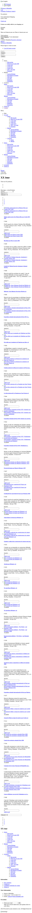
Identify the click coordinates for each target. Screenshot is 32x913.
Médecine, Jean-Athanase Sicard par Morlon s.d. (15, 291)
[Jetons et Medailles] (6, 8)
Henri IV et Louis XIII (13, 63)
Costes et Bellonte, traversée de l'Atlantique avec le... (16, 794)
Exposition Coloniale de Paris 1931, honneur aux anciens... (17, 418)
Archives (9, 138)
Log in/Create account (9, 48)
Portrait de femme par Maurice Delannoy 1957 (15, 468)
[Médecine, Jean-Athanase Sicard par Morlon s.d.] (17, 286)
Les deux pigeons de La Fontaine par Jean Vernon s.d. (16, 393)
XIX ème (9, 77)
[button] (5, 60)
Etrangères (10, 81)
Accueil (6, 115)
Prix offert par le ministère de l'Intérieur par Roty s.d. (16, 342)
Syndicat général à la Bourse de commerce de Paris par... (17, 367)
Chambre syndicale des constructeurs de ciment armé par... (17, 541)
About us (6, 166)
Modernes (9, 80)
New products (7, 882)
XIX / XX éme (11, 69)
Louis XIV (10, 65)
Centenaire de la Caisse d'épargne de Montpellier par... (16, 765)
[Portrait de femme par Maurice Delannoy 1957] (16, 462)
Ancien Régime (11, 74)
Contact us (6, 884)
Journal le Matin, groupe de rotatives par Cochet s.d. (16, 717)
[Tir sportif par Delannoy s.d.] (12, 582)
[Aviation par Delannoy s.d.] (13, 558)
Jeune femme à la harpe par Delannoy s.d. (13, 517)
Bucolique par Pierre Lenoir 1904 (12, 240)
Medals (6, 96)
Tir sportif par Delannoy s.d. (10, 588)
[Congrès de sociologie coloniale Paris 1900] (16, 735)
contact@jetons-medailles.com (15, 896)
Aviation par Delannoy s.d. (10, 564)
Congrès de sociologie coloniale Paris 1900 (14, 740)
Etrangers (9, 71)
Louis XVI (10, 68)
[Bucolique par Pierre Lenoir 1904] (13, 235)
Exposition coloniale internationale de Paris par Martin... (17, 692)
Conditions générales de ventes (12, 885)
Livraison (6, 165)
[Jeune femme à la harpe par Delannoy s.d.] (15, 512)
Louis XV (9, 66)
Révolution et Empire (12, 75)
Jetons (5, 84)
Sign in (2, 41)
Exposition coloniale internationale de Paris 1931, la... (16, 316)
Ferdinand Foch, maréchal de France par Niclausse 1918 (17, 493)
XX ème (9, 78)
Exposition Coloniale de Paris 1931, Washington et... (16, 445)
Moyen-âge (10, 62)
